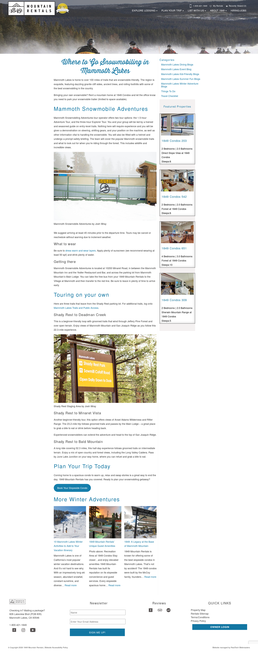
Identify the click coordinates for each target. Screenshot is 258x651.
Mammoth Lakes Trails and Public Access (76, 307)
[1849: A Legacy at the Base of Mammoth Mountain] (140, 523)
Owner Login (219, 627)
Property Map (198, 610)
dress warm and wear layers (80, 250)
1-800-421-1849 (200, 5)
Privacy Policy (198, 621)
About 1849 (217, 10)
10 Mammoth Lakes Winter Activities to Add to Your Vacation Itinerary (68, 546)
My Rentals (218, 5)
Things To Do (168, 91)
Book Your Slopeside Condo (72, 488)
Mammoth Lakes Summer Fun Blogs (180, 79)
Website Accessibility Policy (56, 647)
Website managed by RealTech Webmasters (231, 647)
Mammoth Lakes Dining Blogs (177, 64)
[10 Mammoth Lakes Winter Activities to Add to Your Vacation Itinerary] (70, 523)
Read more (71, 585)
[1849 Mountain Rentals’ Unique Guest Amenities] (105, 523)
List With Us (196, 10)
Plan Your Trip (171, 10)
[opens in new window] (14, 630)
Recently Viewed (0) (237, 5)
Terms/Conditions (200, 617)
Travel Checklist (169, 96)
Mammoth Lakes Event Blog (176, 69)
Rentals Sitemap (200, 613)
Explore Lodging (143, 10)
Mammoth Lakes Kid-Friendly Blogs (180, 74)
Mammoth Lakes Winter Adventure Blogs (179, 85)
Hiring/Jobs (238, 10)
